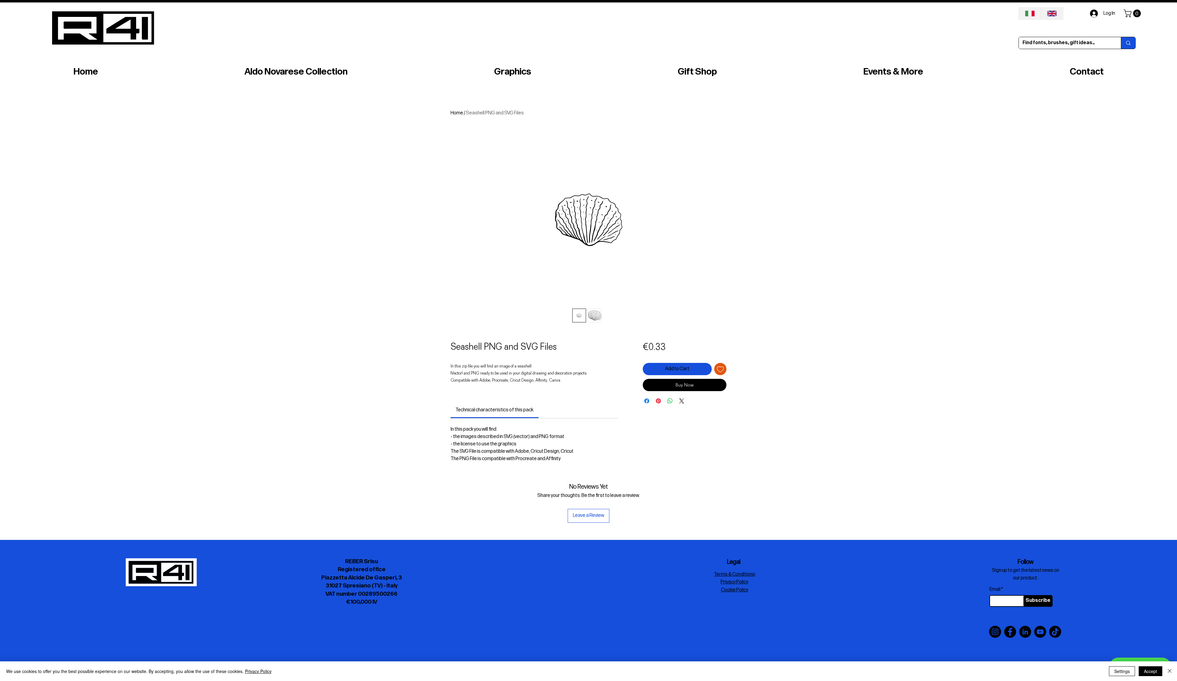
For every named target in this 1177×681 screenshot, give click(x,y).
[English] (1052, 13)
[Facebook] (1010, 632)
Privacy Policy (258, 671)
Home (457, 113)
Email (994, 589)
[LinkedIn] (1025, 632)
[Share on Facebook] (646, 401)
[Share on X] (681, 401)
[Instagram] (995, 632)
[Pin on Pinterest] (658, 401)
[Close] (1169, 671)
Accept (1150, 671)
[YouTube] (1040, 632)
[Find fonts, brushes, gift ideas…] (1128, 43)
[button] (1133, 13)
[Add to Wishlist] (720, 369)
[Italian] (1030, 13)
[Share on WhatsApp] (670, 401)
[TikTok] (1055, 632)
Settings (1122, 671)
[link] (494, 410)
